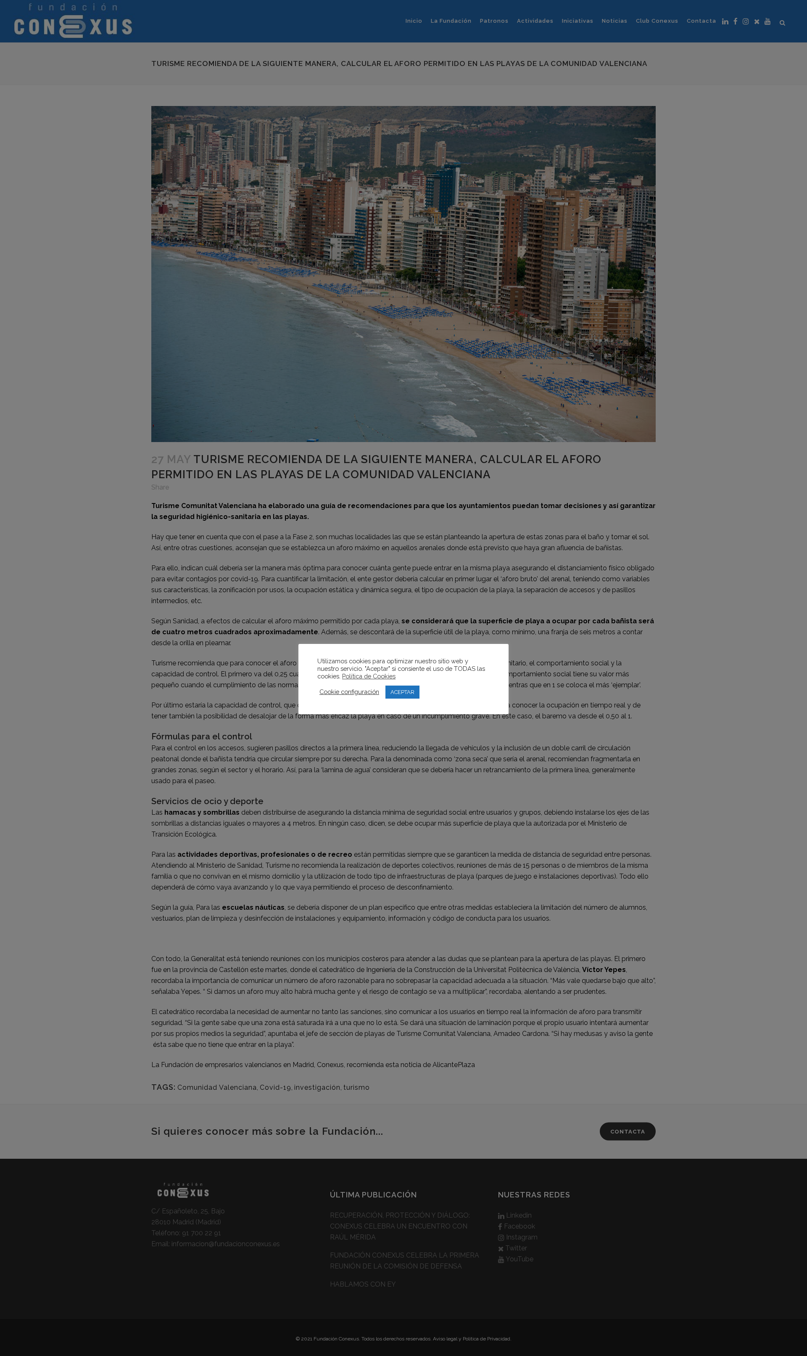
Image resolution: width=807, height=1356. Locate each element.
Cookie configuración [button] (349, 691)
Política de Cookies (369, 676)
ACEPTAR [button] (402, 692)
